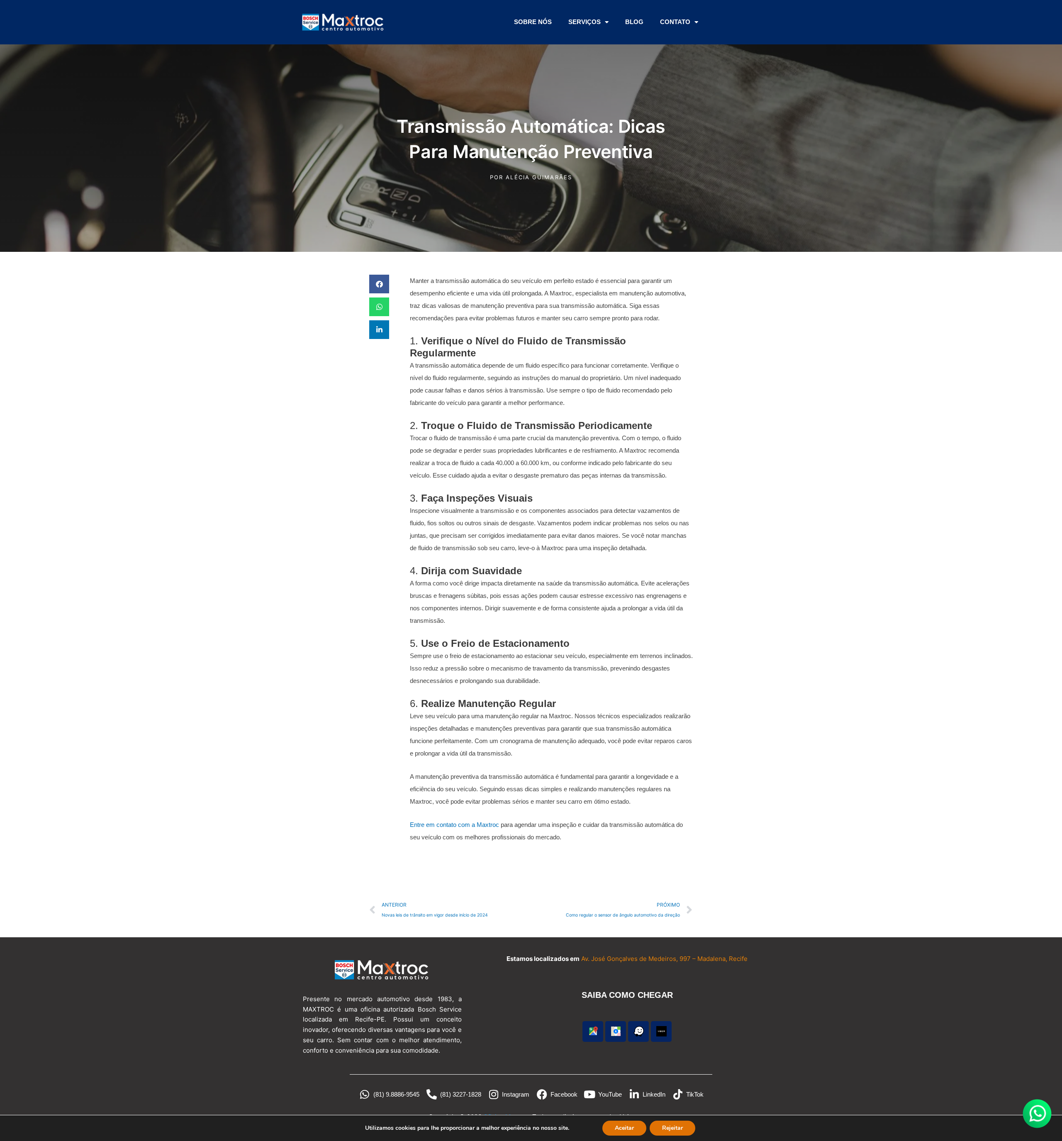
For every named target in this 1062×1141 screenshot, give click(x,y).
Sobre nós (533, 21)
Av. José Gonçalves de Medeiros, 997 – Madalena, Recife (664, 959)
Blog (634, 21)
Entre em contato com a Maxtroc (454, 824)
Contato (675, 21)
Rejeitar (672, 1128)
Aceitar (624, 1128)
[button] (379, 284)
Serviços (584, 21)
